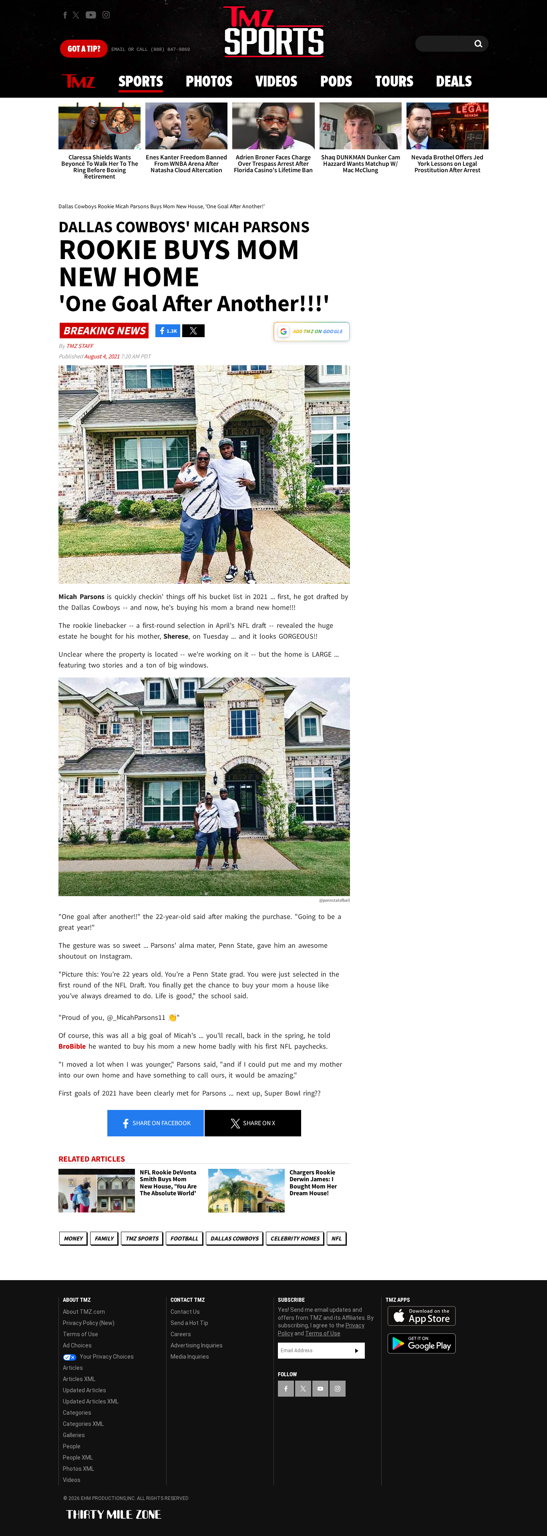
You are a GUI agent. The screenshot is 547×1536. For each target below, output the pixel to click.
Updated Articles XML (91, 1401)
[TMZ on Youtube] (90, 15)
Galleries (74, 1435)
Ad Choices (77, 1345)
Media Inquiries (190, 1356)
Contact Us (185, 1312)
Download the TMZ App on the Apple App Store (422, 1316)
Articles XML (79, 1379)
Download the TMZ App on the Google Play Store (422, 1343)
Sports (141, 82)
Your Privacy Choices (106, 1356)
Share (161, 1123)
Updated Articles (84, 1390)
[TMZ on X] (77, 15)
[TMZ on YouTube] (320, 1389)
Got (84, 49)
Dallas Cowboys (234, 1238)
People (71, 1446)
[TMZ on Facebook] (65, 15)
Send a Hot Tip (189, 1323)
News (78, 82)
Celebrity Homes (294, 1238)
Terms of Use (80, 1334)
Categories (77, 1412)
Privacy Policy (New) (89, 1323)
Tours (394, 82)
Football (184, 1238)
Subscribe (357, 1351)
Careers (181, 1334)
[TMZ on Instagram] (106, 14)
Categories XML (83, 1424)
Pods (336, 82)
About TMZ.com (84, 1312)
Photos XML (78, 1469)
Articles (73, 1368)
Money (73, 1238)
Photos (209, 82)
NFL (336, 1238)
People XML (78, 1457)
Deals (454, 82)
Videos (276, 82)
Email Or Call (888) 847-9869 (150, 49)
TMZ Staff (79, 346)
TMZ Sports (141, 1238)
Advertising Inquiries (197, 1345)
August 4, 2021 (102, 356)
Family (104, 1238)
